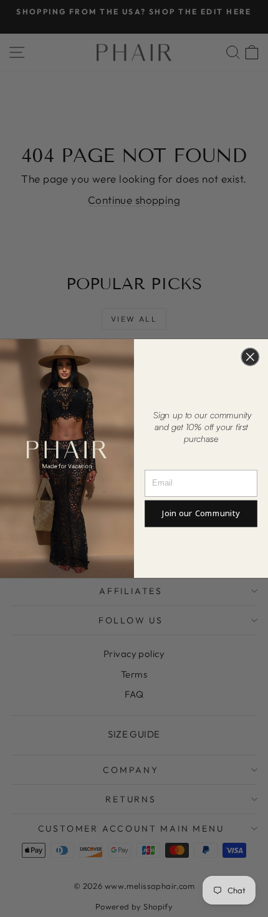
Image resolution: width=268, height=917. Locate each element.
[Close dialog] (250, 357)
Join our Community (201, 513)
